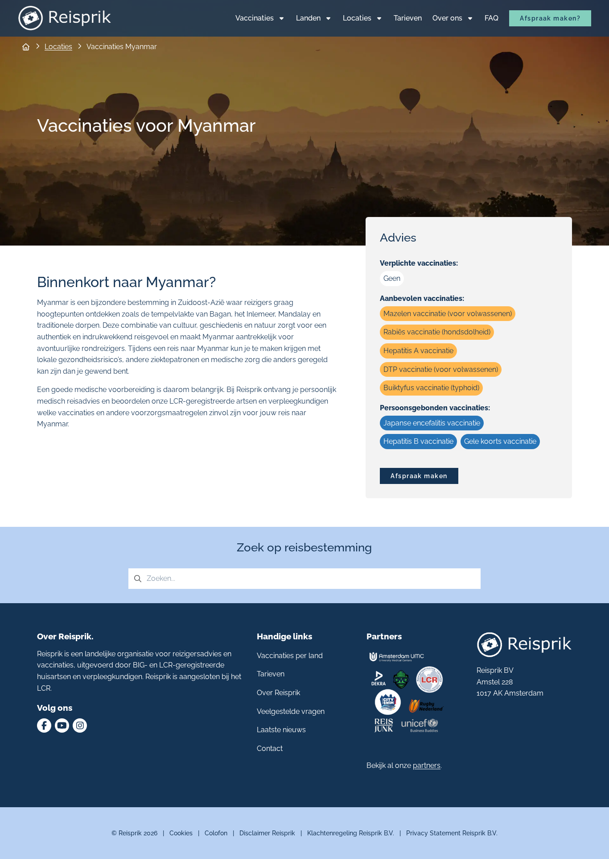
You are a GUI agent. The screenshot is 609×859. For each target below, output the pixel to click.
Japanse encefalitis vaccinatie (431, 423)
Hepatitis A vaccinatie (418, 350)
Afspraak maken (419, 476)
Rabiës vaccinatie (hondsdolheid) (436, 332)
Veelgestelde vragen (291, 711)
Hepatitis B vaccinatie (418, 441)
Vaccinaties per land (290, 655)
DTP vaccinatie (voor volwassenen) (440, 369)
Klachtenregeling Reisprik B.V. (350, 833)
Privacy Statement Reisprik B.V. (452, 833)
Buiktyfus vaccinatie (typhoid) (431, 388)
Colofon (216, 833)
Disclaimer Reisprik (267, 833)
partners (426, 765)
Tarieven (270, 674)
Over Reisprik (278, 692)
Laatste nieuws (281, 730)
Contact (270, 748)
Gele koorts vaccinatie (500, 441)
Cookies (181, 833)
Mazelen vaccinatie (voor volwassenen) (447, 313)
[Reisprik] (64, 18)
